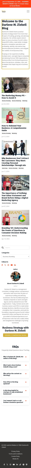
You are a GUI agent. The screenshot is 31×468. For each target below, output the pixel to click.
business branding (6, 100)
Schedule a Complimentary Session (15, 335)
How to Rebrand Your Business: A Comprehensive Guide (14, 128)
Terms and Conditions (15, 454)
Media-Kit (16, 459)
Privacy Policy (15, 451)
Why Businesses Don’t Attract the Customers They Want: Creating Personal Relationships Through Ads (15, 161)
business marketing (16, 100)
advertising (4, 168)
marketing (24, 100)
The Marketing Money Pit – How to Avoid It (14, 96)
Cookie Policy (15, 456)
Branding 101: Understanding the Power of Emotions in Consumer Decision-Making (15, 230)
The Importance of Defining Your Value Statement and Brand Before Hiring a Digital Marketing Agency (15, 196)
